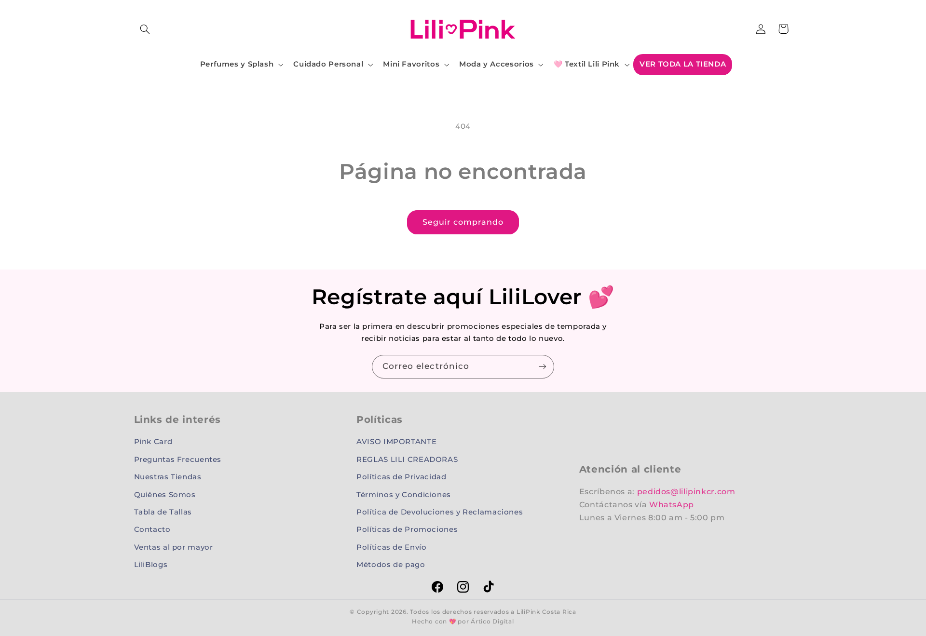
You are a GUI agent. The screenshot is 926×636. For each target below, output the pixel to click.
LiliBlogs (151, 564)
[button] (145, 29)
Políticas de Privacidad (401, 477)
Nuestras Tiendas (168, 477)
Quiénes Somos (165, 494)
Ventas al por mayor (173, 547)
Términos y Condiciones (403, 494)
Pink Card (153, 441)
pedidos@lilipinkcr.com (686, 491)
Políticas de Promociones (407, 529)
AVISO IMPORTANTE (396, 441)
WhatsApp (671, 504)
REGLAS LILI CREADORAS (407, 459)
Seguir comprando (463, 222)
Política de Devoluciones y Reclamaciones (439, 512)
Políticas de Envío (391, 547)
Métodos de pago (390, 564)
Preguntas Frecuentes (178, 459)
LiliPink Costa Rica (546, 612)
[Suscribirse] (542, 367)
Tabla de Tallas (163, 512)
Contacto (152, 529)
